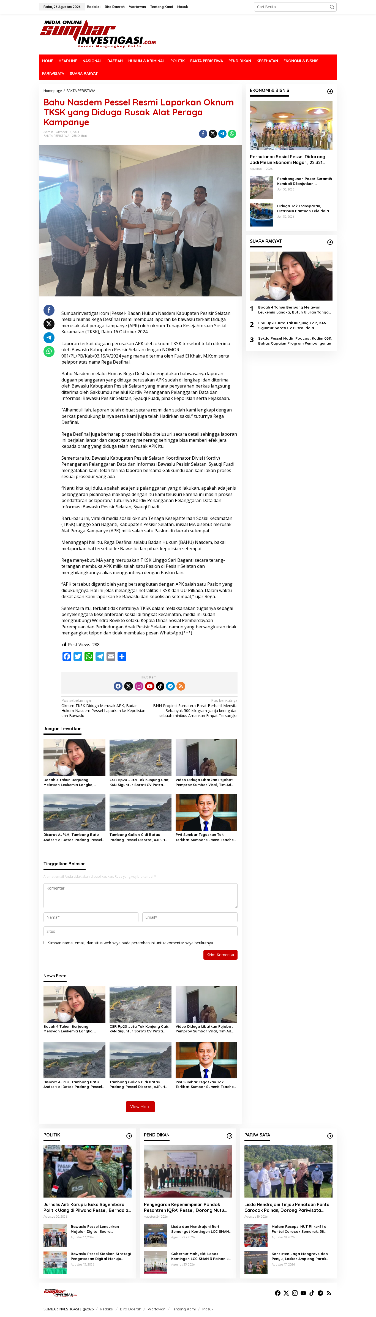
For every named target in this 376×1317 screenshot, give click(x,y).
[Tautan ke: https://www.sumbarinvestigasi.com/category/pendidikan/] (229, 1136)
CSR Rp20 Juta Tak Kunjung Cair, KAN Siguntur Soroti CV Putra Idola (140, 782)
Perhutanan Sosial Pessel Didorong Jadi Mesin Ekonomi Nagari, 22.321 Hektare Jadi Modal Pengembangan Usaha (288, 159)
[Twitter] (128, 686)
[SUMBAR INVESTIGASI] (98, 33)
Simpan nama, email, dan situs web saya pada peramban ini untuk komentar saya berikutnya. (131, 942)
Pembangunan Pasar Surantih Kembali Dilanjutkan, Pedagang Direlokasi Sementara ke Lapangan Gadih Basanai (304, 181)
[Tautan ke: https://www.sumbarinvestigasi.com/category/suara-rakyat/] (330, 242)
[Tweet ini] (213, 134)
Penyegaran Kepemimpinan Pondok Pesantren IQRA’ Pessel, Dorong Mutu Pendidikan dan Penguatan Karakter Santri (184, 1207)
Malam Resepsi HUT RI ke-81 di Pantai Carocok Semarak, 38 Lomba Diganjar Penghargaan (299, 1229)
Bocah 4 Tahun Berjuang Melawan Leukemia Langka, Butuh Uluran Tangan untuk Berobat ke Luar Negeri (68, 782)
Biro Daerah (130, 1309)
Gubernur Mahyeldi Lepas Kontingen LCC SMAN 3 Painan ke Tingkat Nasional (201, 1256)
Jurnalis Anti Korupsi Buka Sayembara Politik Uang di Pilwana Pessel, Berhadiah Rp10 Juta (87, 1207)
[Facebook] (118, 686)
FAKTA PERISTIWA (56, 136)
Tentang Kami (184, 1309)
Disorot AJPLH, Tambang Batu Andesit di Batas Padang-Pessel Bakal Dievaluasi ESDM (72, 837)
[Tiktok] (160, 686)
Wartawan (156, 1309)
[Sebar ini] (203, 134)
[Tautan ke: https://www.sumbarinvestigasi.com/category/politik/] (129, 1136)
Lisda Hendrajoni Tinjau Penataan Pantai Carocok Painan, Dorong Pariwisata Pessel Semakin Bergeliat (287, 1207)
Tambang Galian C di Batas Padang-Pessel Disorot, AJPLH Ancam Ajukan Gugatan (137, 837)
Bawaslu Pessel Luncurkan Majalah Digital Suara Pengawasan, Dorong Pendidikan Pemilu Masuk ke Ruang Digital (101, 1229)
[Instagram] (139, 686)
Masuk (207, 1309)
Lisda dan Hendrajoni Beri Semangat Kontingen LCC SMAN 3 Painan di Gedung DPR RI (201, 1229)
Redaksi (106, 1309)
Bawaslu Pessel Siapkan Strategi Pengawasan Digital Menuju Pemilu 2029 (101, 1256)
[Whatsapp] (232, 134)
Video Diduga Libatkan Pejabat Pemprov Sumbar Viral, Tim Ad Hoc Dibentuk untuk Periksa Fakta (206, 782)
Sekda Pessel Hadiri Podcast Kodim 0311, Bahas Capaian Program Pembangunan (295, 340)
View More (140, 1106)
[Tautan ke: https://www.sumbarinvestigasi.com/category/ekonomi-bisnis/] (330, 91)
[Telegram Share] (222, 134)
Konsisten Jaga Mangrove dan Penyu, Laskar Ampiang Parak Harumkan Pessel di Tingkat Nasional (300, 1256)
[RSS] (180, 686)
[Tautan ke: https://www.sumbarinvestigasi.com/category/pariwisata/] (330, 1136)
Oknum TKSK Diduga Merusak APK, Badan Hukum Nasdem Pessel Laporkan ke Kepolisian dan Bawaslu (103, 708)
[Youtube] (149, 686)
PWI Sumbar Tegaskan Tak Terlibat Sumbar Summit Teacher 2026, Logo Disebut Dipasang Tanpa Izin (205, 837)
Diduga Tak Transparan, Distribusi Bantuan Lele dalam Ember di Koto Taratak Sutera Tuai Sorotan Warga (304, 208)
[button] (332, 7)
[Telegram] (170, 686)
